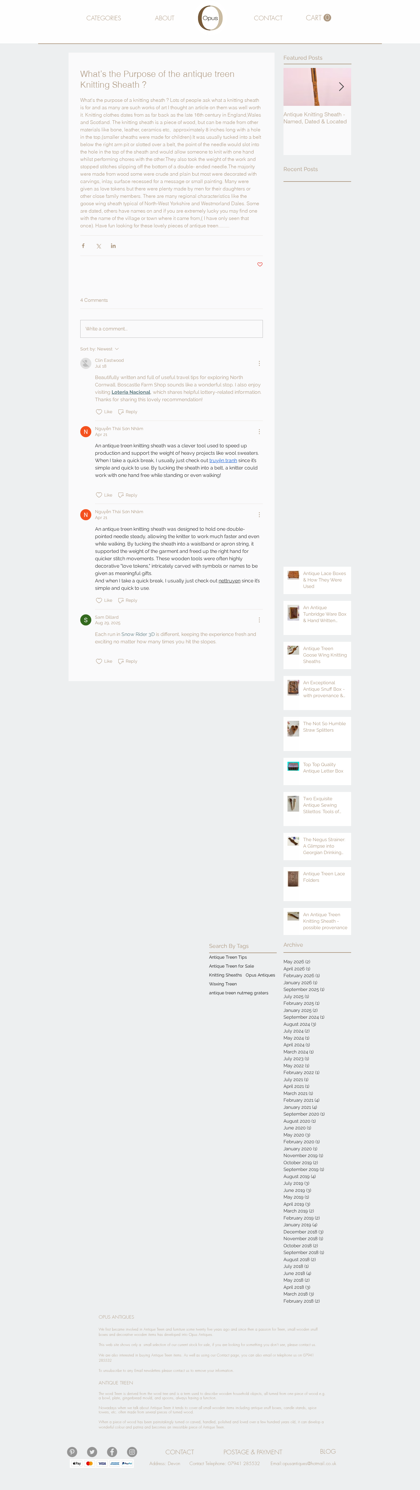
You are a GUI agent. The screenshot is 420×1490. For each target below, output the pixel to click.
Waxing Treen (223, 983)
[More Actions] (259, 363)
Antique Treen (161, 1355)
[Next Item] (341, 87)
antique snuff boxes (266, 1407)
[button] (104, 18)
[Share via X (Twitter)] (98, 246)
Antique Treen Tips (228, 957)
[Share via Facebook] (83, 246)
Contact (223, 1355)
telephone (284, 1355)
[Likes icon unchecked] (99, 412)
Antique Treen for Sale (231, 966)
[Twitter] (92, 1452)
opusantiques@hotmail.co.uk (309, 1463)
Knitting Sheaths (225, 975)
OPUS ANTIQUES (116, 1317)
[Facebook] (112, 1452)
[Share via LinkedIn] (113, 246)
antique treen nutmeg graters (238, 992)
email (267, 1355)
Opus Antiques (260, 975)
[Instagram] (132, 1452)
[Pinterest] (72, 1452)
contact (305, 1344)
